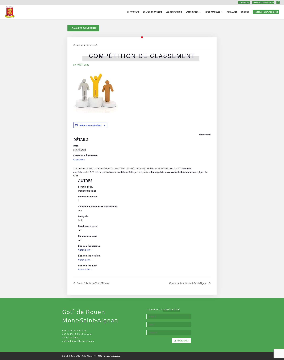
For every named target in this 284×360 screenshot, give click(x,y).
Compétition (79, 159)
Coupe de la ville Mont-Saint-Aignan (188, 283)
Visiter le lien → (85, 249)
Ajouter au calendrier (90, 125)
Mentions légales (112, 356)
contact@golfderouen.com (78, 341)
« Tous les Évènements (83, 28)
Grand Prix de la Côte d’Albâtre (92, 283)
